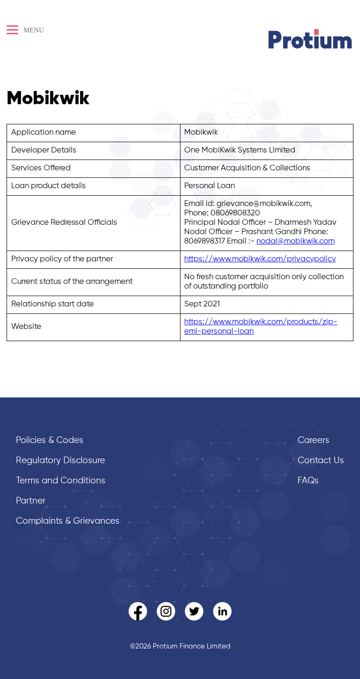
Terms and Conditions (60, 480)
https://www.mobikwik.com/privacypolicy (260, 259)
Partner (30, 500)
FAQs (308, 480)
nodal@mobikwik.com (295, 241)
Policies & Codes (49, 440)
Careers (314, 440)
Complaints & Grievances (68, 521)
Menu (33, 30)
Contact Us (321, 460)
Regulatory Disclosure (60, 460)
